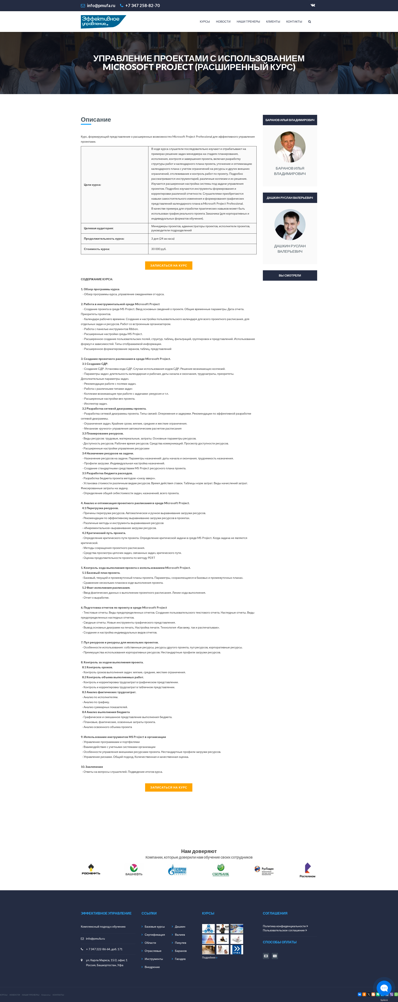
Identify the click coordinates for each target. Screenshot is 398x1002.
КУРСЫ (205, 21)
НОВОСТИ (223, 21)
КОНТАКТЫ (294, 21)
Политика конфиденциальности (284, 926)
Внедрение (152, 967)
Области (150, 942)
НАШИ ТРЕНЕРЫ (248, 21)
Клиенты (273, 21)
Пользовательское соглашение (284, 930)
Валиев (180, 934)
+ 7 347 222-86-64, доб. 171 (104, 949)
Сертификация (155, 934)
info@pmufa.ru (95, 938)
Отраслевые (153, 950)
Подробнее (209, 957)
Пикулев (180, 942)
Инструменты (154, 959)
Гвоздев (180, 959)
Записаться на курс (168, 265)
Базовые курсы (155, 926)
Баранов (181, 950)
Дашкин (180, 926)
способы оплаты (280, 942)
